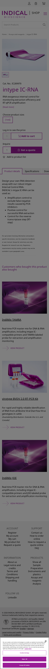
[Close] (46, 641)
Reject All (24, 659)
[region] (24, 653)
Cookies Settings (24, 653)
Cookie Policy (28, 648)
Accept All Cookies (24, 665)
